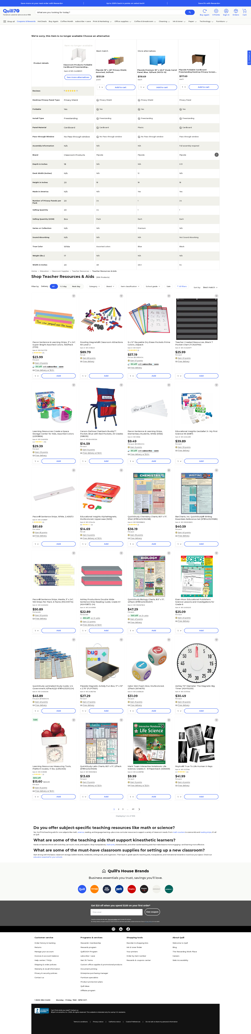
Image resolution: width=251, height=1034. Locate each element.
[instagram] (113, 929)
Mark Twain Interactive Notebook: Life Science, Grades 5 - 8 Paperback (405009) (149, 767)
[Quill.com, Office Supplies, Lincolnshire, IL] (42, 1011)
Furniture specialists (89, 977)
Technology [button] (205, 21)
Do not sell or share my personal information (162, 1022)
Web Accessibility (180, 960)
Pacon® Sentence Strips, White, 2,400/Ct (53, 516)
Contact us (39, 977)
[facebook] (128, 929)
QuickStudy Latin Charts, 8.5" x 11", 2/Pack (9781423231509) (100, 767)
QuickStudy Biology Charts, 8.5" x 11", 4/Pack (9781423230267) (146, 600)
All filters (183, 286)
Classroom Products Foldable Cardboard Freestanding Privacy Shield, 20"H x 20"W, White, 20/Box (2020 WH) (77, 68)
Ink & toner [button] (178, 21)
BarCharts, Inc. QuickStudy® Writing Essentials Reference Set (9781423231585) (196, 517)
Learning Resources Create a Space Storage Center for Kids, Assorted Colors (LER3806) (53, 433)
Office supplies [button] (122, 21)
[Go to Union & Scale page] (156, 889)
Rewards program (88, 947)
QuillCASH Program (89, 952)
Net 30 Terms (87, 960)
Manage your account (44, 952)
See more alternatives (78, 77)
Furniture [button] (220, 21)
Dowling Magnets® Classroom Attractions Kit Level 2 (101, 343)
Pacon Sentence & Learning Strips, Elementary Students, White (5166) (145, 432)
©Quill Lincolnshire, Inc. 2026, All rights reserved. (68, 1012)
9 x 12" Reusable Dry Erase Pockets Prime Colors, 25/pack (149, 343)
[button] (190, 12)
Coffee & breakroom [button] (143, 21)
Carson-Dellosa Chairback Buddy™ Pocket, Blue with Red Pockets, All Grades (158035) (101, 433)
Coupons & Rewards (26, 21)
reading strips (205, 832)
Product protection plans (92, 982)
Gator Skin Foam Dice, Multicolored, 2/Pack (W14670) (146, 687)
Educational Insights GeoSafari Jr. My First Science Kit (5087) (196, 432)
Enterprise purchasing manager (94, 973)
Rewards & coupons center (139, 960)
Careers (176, 956)
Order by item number (136, 956)
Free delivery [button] (88, 361)
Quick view (53, 332)
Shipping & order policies (45, 964)
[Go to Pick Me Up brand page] (107, 889)
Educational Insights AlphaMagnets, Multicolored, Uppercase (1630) (98, 517)
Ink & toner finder (134, 947)
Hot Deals (42, 21)
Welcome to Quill (180, 943)
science (81, 832)
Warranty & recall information (47, 969)
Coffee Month (66, 21)
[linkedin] (121, 929)
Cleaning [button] (163, 21)
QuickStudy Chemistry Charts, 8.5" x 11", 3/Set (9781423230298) (147, 517)
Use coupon (152, 912)
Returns (38, 947)
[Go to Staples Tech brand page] (144, 889)
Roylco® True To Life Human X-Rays (193, 766)
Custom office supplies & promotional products (101, 964)
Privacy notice (98, 1022)
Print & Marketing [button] (101, 21)
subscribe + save (83, 21)
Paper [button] (191, 21)
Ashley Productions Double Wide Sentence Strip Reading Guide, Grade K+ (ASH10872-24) (100, 602)
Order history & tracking (45, 943)
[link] (74, 296)
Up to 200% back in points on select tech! (125, 3)
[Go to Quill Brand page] (82, 889)
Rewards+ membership (91, 943)
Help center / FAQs (43, 960)
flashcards (111, 845)
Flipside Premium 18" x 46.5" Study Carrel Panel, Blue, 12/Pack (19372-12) (157, 71)
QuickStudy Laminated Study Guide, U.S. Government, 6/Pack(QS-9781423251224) (53, 687)
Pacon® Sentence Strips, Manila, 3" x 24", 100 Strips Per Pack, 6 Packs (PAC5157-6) (53, 600)
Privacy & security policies (46, 973)
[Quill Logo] (11, 11)
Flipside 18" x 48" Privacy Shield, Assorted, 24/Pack (111, 71)
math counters (179, 832)
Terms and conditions (112, 919)
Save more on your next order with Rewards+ (42, 3)
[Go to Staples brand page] (132, 889)
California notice (115, 1022)
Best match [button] (209, 287)
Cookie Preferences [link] (133, 1022)
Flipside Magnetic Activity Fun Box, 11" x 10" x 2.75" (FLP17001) (101, 687)
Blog (175, 947)
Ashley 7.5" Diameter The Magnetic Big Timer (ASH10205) (195, 687)
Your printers (132, 952)
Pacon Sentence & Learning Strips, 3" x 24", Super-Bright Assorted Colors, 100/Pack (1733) (54, 344)
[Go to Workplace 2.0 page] (169, 889)
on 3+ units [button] (95, 618)
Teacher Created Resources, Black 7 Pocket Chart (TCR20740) (194, 343)
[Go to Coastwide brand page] (94, 889)
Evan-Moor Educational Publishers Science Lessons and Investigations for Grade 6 (194, 602)
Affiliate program (88, 990)
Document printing (89, 969)
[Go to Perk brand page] (119, 889)
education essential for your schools (47, 857)
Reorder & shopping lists (137, 943)
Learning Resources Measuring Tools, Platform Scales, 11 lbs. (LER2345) (52, 767)
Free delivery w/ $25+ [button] (44, 370)
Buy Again (53, 21)
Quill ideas (85, 986)
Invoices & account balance (47, 956)
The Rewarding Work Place (185, 952)
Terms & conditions (81, 1022)
